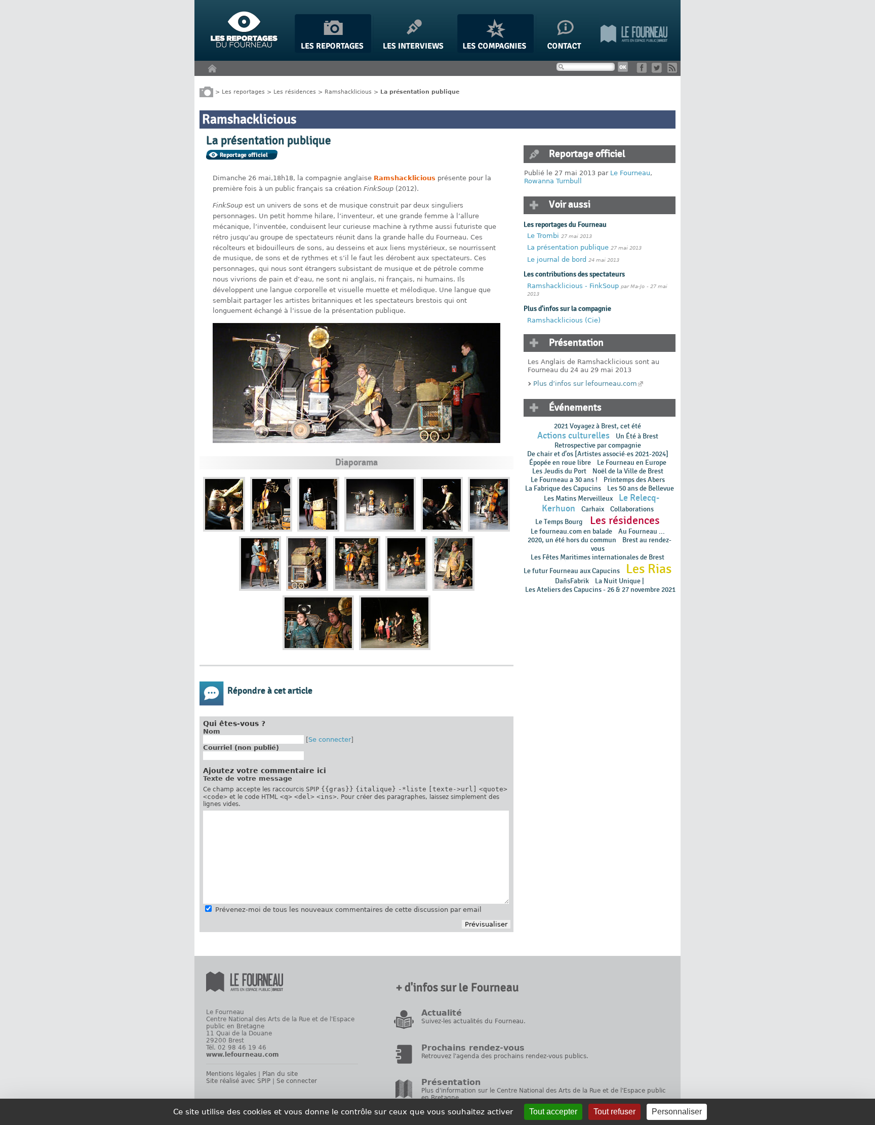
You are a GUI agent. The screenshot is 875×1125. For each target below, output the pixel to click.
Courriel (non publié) (241, 747)
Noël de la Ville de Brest (627, 471)
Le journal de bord (556, 259)
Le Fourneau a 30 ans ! (564, 479)
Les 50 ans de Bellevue (640, 488)
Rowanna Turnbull (553, 181)
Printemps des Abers (634, 479)
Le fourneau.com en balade (571, 531)
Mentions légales (231, 1073)
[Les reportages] (333, 51)
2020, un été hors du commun (572, 540)
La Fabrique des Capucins (563, 488)
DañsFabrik (572, 581)
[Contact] (567, 51)
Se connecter (329, 739)
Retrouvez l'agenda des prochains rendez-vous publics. (504, 1056)
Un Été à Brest (637, 436)
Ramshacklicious (348, 91)
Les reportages (243, 91)
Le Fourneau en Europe (631, 462)
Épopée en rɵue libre (560, 462)
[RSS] (674, 70)
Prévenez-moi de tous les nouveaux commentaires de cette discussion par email (348, 909)
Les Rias (648, 569)
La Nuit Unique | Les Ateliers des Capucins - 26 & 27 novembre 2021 (599, 585)
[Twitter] (658, 70)
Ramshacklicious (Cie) (564, 320)
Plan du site (280, 1073)
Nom (211, 731)
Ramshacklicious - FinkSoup (573, 286)
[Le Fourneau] (634, 51)
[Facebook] (643, 70)
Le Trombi (543, 235)
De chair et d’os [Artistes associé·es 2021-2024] (597, 454)
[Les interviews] (414, 51)
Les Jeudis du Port (559, 471)
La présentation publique (568, 247)
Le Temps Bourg (559, 521)
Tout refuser (614, 1111)
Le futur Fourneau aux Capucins (572, 571)
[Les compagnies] (495, 51)
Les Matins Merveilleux (578, 498)
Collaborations (632, 509)
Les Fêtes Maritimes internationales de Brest (597, 557)
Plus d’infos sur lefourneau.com (585, 383)
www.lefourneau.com (242, 1054)
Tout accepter (553, 1111)
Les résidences (294, 91)
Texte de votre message (247, 778)
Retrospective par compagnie (597, 445)
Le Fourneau (630, 173)
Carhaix (592, 509)
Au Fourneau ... (641, 531)
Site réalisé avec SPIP (238, 1080)
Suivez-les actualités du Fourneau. (473, 1021)
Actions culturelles (573, 435)
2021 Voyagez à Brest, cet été (597, 426)
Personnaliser (677, 1111)
